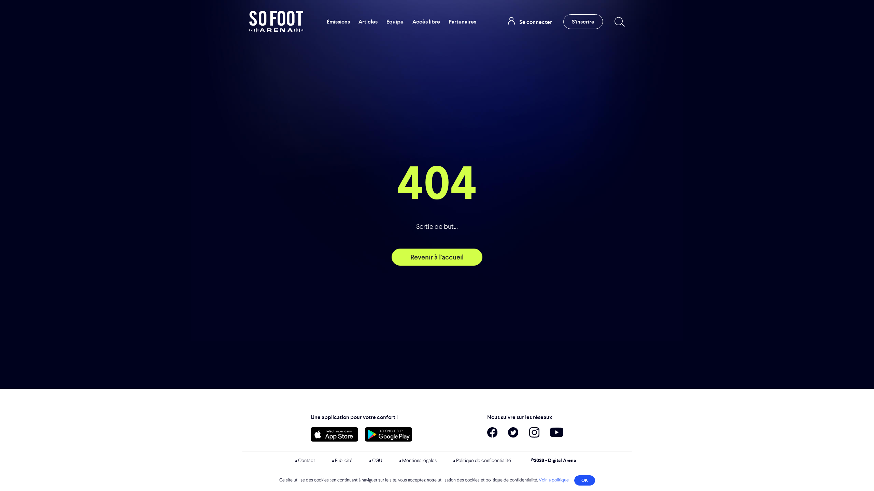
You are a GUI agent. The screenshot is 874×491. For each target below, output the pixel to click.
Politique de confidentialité (483, 460)
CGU (377, 460)
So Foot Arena (276, 21)
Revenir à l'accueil (437, 257)
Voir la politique (554, 480)
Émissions (338, 21)
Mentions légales (419, 460)
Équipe (395, 21)
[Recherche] (618, 21)
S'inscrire (583, 21)
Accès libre (426, 21)
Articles (368, 21)
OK (584, 480)
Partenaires (462, 21)
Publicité (344, 460)
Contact (306, 460)
